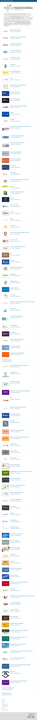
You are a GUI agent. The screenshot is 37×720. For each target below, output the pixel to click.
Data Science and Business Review (15, 499)
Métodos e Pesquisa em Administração (16, 492)
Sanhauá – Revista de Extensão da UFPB (16, 339)
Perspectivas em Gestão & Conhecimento (17, 191)
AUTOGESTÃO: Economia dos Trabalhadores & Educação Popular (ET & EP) (22, 595)
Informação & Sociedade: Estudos (15, 50)
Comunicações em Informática (15, 346)
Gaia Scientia (12, 260)
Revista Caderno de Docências (7, 359)
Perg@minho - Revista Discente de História (17, 430)
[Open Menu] (2, 1)
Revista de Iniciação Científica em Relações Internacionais (19, 232)
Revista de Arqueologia (14, 616)
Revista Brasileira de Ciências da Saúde (16, 267)
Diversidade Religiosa (13, 520)
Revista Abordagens (13, 308)
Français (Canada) (5, 705)
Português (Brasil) (5, 709)
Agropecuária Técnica (13, 281)
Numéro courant (17, 31)
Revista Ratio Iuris (13, 332)
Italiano (3, 708)
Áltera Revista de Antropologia (15, 158)
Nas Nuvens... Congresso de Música (8, 687)
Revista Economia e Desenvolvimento (16, 533)
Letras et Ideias (12, 294)
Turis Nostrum (12, 561)
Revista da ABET (13, 225)
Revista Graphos (13, 274)
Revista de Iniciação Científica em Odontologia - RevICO (19, 365)
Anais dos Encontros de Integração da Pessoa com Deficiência (20, 664)
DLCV (11, 253)
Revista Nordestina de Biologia (15, 478)
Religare (11, 218)
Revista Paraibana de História (15, 547)
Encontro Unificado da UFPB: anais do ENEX (17, 657)
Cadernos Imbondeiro (13, 450)
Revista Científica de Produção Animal (16, 316)
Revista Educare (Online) (14, 204)
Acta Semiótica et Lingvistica (15, 464)
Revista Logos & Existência (14, 540)
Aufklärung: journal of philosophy (16, 43)
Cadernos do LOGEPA (13, 239)
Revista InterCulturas (13, 372)
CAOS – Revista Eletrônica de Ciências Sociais (17, 246)
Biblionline (12, 112)
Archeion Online (13, 165)
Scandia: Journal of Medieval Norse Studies (17, 142)
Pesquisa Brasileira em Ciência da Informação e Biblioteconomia (21, 471)
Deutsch (3, 701)
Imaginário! (12, 513)
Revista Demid (12, 671)
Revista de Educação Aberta (6, 693)
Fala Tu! (11, 397)
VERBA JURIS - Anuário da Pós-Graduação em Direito (19, 582)
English (3, 702)
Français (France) (4, 707)
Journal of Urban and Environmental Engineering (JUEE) (19, 179)
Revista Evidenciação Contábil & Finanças (17, 135)
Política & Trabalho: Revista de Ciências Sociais (18, 85)
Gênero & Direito (13, 506)
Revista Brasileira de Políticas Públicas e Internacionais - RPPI (20, 126)
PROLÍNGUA (12, 119)
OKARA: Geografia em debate (15, 57)
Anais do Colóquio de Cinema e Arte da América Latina (19, 630)
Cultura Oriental (13, 554)
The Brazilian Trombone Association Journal (17, 485)
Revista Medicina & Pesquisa (15, 381)
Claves (11, 78)
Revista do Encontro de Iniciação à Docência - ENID (18, 637)
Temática (11, 211)
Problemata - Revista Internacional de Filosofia (18, 36)
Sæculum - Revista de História (15, 71)
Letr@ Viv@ (12, 186)
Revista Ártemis (12, 64)
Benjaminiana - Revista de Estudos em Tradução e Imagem (20, 390)
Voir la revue (12, 31)
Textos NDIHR (12, 420)
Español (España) (5, 704)
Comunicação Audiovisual (14, 609)
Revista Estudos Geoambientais (15, 602)
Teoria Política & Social (14, 575)
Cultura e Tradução (13, 457)
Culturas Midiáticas (13, 172)
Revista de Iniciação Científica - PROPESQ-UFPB (18, 644)
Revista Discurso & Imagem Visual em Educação (18, 407)
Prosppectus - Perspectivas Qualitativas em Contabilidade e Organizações (22, 301)
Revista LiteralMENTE (13, 325)
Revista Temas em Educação (15, 98)
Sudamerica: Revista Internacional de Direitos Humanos (19, 437)
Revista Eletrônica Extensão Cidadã (16, 568)
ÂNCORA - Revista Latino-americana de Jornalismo (18, 105)
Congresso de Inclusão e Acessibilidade (16, 623)
